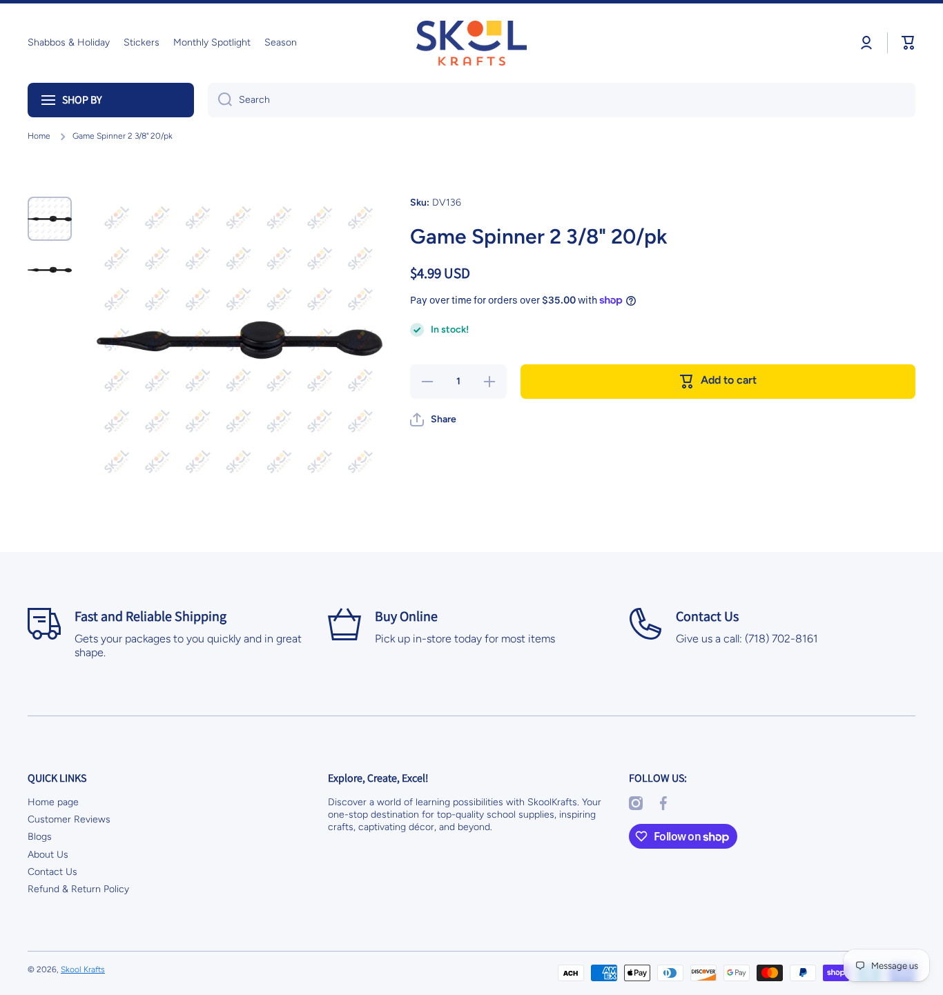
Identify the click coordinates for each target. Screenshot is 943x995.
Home (39, 136)
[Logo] (471, 43)
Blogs (40, 837)
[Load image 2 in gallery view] (50, 270)
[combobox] (561, 100)
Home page (53, 802)
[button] (908, 43)
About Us (48, 854)
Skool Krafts (83, 969)
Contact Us (52, 872)
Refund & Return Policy (78, 889)
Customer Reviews (69, 819)
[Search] (220, 100)
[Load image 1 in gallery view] (50, 219)
